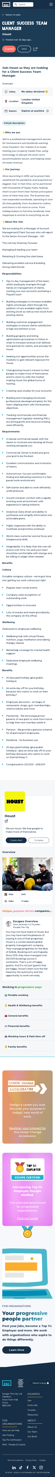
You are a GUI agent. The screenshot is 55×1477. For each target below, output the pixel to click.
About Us (32, 1427)
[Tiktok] (20, 1467)
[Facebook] (27, 1467)
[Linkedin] (14, 1467)
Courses (31, 1410)
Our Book (32, 1436)
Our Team (32, 1432)
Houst (10, 816)
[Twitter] (34, 1467)
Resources (33, 1414)
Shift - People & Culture (13, 1444)
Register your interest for (27, 1128)
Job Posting (8, 1435)
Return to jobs (13, 15)
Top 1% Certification (12, 1440)
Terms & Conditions (15, 1460)
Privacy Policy (31, 1460)
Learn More (16, 1350)
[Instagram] (41, 1467)
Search (22, 4)
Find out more (27, 1218)
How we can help (10, 1430)
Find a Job (33, 1405)
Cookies (42, 1460)
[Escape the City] (6, 4)
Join (29, 1400)
